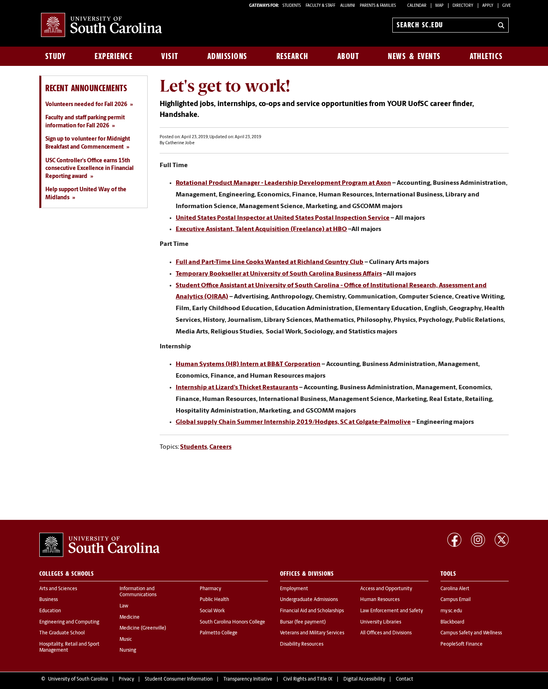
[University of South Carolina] (99, 545)
